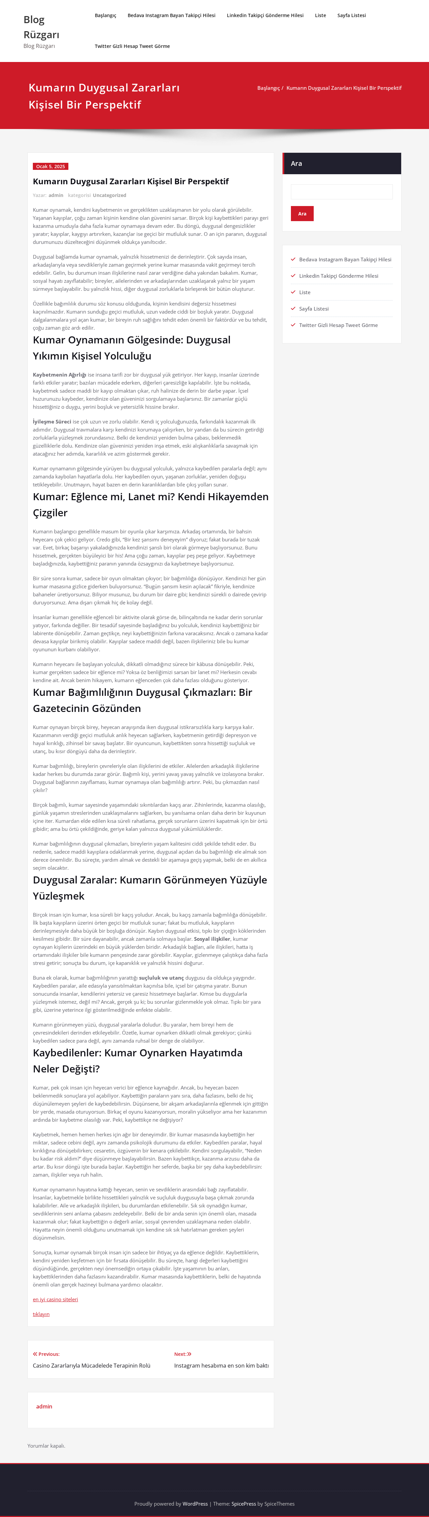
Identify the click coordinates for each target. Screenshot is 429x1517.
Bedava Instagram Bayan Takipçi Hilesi (172, 15)
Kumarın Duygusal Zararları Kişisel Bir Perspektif (344, 87)
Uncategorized (109, 195)
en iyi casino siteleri (55, 1299)
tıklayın (41, 1314)
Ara (296, 163)
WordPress (195, 1503)
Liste (320, 15)
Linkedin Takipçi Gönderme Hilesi (265, 15)
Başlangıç (105, 15)
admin (56, 195)
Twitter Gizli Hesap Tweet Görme (132, 46)
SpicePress (244, 1503)
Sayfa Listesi (352, 15)
